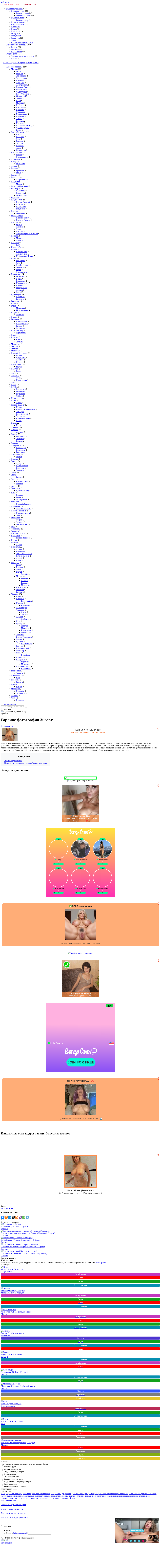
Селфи (14, 29)
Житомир (20, 650)
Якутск (14, 540)
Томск (13, 472)
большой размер (39, 1494)
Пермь (14, 387)
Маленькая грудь (23, 15)
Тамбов (14, 486)
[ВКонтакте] (2, 1217)
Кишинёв (20, 691)
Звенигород (21, 76)
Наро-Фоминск (22, 94)
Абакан (14, 166)
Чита (13, 526)
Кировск (20, 146)
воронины (56, 1494)
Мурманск (15, 344)
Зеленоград (21, 78)
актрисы (9, 1494)
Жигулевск (21, 436)
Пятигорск (20, 450)
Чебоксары (15, 529)
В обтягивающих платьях (22, 42)
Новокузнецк (22, 324)
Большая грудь (22, 13)
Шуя (18, 245)
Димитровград (22, 490)
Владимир (15, 182)
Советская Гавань (23, 508)
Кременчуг (26, 605)
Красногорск (21, 114)
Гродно (19, 572)
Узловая (19, 484)
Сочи (18, 292)
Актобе (19, 558)
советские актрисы (130, 1496)
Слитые (14, 47)
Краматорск (26, 630)
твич (16, 1498)
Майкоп (14, 348)
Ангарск (19, 231)
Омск (13, 373)
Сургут (19, 463)
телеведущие (24, 1498)
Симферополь (22, 265)
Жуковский (21, 96)
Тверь (13, 475)
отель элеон (56, 1496)
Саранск (14, 443)
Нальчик (14, 369)
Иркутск (14, 222)
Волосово (20, 137)
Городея (24, 583)
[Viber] (20, 1217)
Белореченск (21, 288)
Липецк (14, 337)
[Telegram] (27, 1217)
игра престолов (121, 1494)
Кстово (19, 355)
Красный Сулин (23, 418)
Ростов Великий (23, 538)
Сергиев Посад (22, 87)
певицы (12, 1208)
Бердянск (25, 662)
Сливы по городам (14, 67)
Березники (20, 391)
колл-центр (141, 1494)
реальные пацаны (114, 1496)
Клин (18, 101)
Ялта (18, 263)
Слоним (24, 574)
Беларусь (15, 563)
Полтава (19, 603)
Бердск (19, 366)
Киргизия (15, 680)
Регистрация (6, 1543)
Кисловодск (21, 448)
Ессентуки (20, 452)
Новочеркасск (22, 414)
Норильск (20, 297)
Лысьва (19, 396)
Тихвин (19, 143)
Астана (19, 549)
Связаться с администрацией (13, 1505)
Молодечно (26, 585)
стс (12, 1498)
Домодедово (21, 92)
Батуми (19, 686)
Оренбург (15, 375)
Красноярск (16, 294)
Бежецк (19, 477)
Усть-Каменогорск (24, 554)
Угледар (24, 626)
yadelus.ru (5, 2)
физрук (63, 1498)
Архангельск (16, 152)
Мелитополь (26, 664)
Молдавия (15, 689)
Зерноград (20, 416)
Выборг (19, 134)
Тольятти (20, 439)
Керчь (18, 270)
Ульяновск (15, 488)
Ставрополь (16, 445)
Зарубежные (16, 51)
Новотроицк (21, 380)
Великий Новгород (19, 186)
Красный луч (26, 644)
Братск (19, 224)
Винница (20, 657)
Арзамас (19, 360)
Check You (80, 1398)
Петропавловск (22, 556)
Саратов (14, 430)
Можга (19, 238)
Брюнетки (15, 38)
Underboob (15, 31)
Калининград (17, 330)
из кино (132, 1494)
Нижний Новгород (19, 353)
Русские (14, 49)
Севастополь (21, 272)
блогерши (27, 1494)
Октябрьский (21, 499)
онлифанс (34, 1496)
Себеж (19, 403)
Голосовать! (6, 1489)
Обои (13, 40)
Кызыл (14, 335)
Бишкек (19, 682)
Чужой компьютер (12, 1538)
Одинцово (20, 112)
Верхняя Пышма (23, 220)
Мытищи (20, 103)
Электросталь (22, 85)
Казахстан (15, 547)
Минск (19, 576)
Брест (18, 565)
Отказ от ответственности (12, 1509)
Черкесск (15, 531)
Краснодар (15, 274)
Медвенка (20, 308)
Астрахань (15, 159)
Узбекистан (16, 671)
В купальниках (17, 24)
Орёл (13, 382)
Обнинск (20, 315)
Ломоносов (21, 150)
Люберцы (20, 105)
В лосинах (15, 27)
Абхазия (14, 542)
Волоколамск (21, 89)
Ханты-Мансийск (18, 511)
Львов (18, 596)
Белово (19, 326)
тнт (51, 1498)
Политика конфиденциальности (15, 1517)
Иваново (15, 243)
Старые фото (11, 54)
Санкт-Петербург (18, 132)
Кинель (19, 441)
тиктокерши (44, 1498)
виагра (49, 1494)
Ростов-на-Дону (18, 405)
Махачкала (15, 351)
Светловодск (21, 608)
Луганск (19, 641)
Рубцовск (20, 170)
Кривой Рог (26, 668)
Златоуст (20, 522)
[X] (13, 1217)
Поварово (20, 107)
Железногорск (22, 310)
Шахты (19, 407)
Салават (19, 495)
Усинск (19, 457)
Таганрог (20, 412)
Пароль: (9, 1533)
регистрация (101, 1262)
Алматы (19, 560)
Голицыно (20, 116)
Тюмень (14, 461)
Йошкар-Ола (16, 247)
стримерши (6, 1498)
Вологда (14, 211)
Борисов (24, 578)
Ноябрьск (20, 468)
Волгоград (15, 188)
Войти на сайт (27, 1538)
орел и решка (44, 1496)
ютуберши (70, 1498)
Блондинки (16, 36)
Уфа (13, 493)
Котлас (19, 155)
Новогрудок (21, 587)
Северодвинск (22, 157)
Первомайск (26, 601)
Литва (13, 698)
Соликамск (21, 389)
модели (16, 1496)
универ (56, 1498)
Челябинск (15, 517)
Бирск (18, 497)
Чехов (18, 71)
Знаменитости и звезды (16, 45)
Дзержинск (21, 357)
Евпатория (20, 261)
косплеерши (151, 1494)
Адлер (19, 279)
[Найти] (26, 707)
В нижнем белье (18, 22)
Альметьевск (21, 254)
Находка (19, 204)
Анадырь (15, 161)
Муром (19, 184)
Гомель (19, 592)
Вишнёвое (25, 655)
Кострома (15, 301)
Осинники (20, 328)
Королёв (19, 73)
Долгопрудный (22, 128)
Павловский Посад (24, 125)
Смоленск (15, 427)
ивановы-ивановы (107, 1494)
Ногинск (20, 121)
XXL (3, 1494)
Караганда (20, 551)
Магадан (14, 346)
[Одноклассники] (6, 1217)
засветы (4, 1208)
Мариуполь (26, 632)
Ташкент (20, 673)
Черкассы (20, 610)
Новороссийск (22, 283)
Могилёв (20, 590)
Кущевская (20, 281)
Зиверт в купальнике (13, 761)
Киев (18, 653)
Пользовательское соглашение (14, 1513)
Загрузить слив (9, 704)
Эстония (14, 695)
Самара (14, 434)
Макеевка (25, 628)
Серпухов (20, 83)
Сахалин (14, 459)
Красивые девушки (14, 9)
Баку (18, 677)
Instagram (15, 33)
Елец (18, 339)
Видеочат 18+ (11, 4)
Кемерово (15, 319)
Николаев (20, 599)
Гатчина (19, 141)
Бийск (18, 173)
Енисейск (20, 299)
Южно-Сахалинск (19, 533)
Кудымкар (20, 394)
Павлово (20, 362)
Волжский (20, 191)
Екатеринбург (17, 215)
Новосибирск (17, 364)
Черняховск (21, 333)
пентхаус (72, 1496)
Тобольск (20, 470)
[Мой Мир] (9, 1217)
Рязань (14, 423)
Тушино (19, 98)
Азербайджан (17, 675)
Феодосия (20, 267)
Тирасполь (20, 693)
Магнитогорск (22, 524)
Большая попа (22, 20)
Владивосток (16, 200)
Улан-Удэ (15, 502)
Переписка (80, 1395)
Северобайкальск (23, 504)
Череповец (20, 213)
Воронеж (15, 197)
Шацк (18, 425)
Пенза (13, 384)
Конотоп (20, 646)
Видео (80, 1281)
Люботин (25, 619)
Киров (14, 303)
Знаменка (20, 635)
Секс (80, 1278)
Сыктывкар (16, 454)
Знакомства (29, 4)
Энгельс (19, 432)
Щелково (20, 123)
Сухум (19, 545)
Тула (13, 479)
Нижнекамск (21, 252)
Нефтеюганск (22, 466)
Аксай (19, 421)
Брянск (14, 175)
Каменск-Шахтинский (25, 409)
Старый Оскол (22, 179)
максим (10, 1496)
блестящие (17, 1494)
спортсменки (144, 1496)
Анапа (19, 285)
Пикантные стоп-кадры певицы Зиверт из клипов (25, 763)
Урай (18, 515)
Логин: (9, 1530)
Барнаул (14, 168)
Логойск (24, 581)
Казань (14, 249)
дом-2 (74, 1494)
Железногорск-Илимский (27, 234)
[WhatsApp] (23, 1217)
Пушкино (20, 110)
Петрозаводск (17, 398)
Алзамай (20, 227)
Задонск (19, 342)
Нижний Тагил (22, 218)
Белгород (15, 177)
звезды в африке (91, 1494)
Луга (18, 139)
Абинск (19, 290)
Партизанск (21, 206)
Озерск (19, 520)
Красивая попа (17, 18)
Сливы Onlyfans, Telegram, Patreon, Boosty (21, 62)
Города (14, 58)
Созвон (80, 1391)
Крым (13, 258)
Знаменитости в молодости (22, 56)
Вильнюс (20, 700)
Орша (18, 569)
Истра (18, 130)
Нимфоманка (80, 1274)
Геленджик (21, 276)
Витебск (19, 567)
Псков (13, 400)
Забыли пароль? (20, 1533)
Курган (14, 317)
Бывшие (80, 1338)
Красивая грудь (17, 11)
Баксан (19, 371)
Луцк (18, 621)
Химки (19, 119)
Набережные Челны (24, 256)
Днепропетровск (23, 666)
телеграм (34, 1498)
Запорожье (20, 659)
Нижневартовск (23, 513)
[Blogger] (16, 1217)
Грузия (14, 684)
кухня (3, 1496)
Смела (24, 612)
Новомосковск (22, 481)
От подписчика (80, 1285)
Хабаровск (15, 506)
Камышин (20, 193)
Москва (14, 69)
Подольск (20, 80)
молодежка (25, 1496)
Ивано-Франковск (24, 637)
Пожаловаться (7, 726)
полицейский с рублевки (95, 1496)
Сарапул (19, 240)
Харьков (19, 617)
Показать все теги (8, 1500)
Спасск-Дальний (23, 202)
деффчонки (66, 1494)
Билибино (20, 164)
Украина (14, 594)
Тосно (18, 148)
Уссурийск (20, 209)
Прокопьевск (21, 321)
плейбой (80, 1496)
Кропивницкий (22, 648)
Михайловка (21, 195)
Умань (24, 614)
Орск (18, 378)
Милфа (80, 1455)
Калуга (14, 312)
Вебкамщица (80, 1409)
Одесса (19, 639)
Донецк (19, 623)
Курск (13, 306)
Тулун (18, 229)
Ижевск (14, 236)
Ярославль (15, 535)
